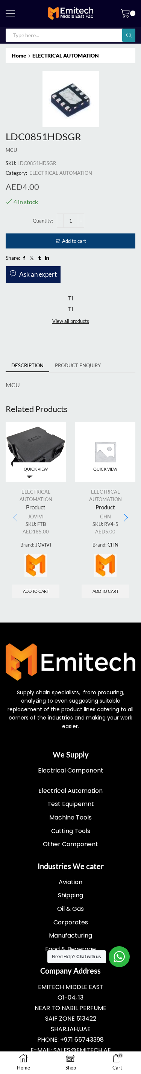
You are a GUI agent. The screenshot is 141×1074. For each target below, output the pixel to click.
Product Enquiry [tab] (78, 365)
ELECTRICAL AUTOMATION (65, 55)
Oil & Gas (70, 908)
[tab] (27, 366)
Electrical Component (70, 770)
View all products (70, 321)
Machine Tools (70, 817)
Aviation (70, 882)
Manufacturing (70, 935)
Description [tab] (27, 365)
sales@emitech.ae (82, 1050)
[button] (126, 517)
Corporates (70, 922)
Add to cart (74, 241)
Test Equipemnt (70, 804)
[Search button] (128, 35)
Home (19, 55)
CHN (105, 517)
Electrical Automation (70, 790)
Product (35, 507)
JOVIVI (36, 517)
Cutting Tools (70, 831)
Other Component (70, 844)
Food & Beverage (70, 949)
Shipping (70, 895)
